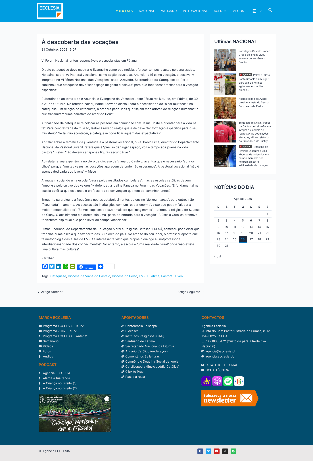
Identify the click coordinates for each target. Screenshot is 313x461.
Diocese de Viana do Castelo (89, 276)
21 (259, 233)
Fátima (154, 276)
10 (226, 227)
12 (242, 227)
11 (234, 227)
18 (234, 233)
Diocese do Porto (124, 276)
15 (267, 227)
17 (226, 233)
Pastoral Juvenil (172, 276)
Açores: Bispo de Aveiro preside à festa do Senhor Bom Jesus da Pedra (254, 102)
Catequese (58, 276)
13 (251, 227)
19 (242, 233)
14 (259, 227)
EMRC (143, 276)
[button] (260, 10)
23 (218, 239)
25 (235, 239)
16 (218, 233)
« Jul (217, 256)
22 (267, 233)
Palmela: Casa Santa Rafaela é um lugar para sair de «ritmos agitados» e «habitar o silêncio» (254, 82)
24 (226, 239)
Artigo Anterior (49, 291)
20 (251, 233)
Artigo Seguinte (191, 291)
